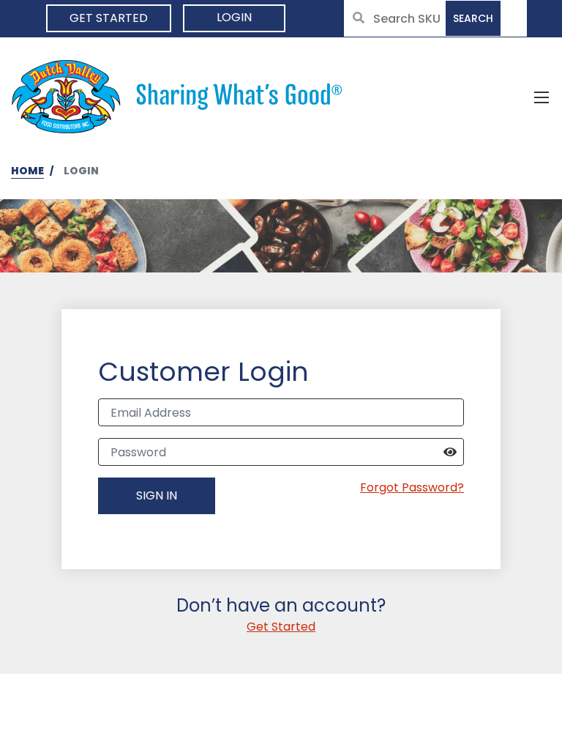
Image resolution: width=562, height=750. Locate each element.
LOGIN (234, 17)
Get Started (281, 626)
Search (473, 18)
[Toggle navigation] (541, 96)
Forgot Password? (412, 487)
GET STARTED (109, 18)
